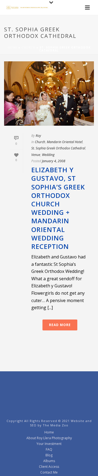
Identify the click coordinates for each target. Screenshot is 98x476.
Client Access (49, 467)
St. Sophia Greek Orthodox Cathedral (58, 148)
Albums (49, 461)
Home (12, 47)
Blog (49, 455)
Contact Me (49, 472)
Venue (35, 154)
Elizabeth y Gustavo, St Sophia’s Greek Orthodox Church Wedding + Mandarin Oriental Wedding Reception (58, 208)
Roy (38, 135)
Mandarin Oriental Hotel (64, 142)
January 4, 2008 (53, 161)
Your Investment (49, 444)
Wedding (48, 154)
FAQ (49, 449)
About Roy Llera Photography (49, 438)
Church (28, 47)
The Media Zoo (55, 425)
